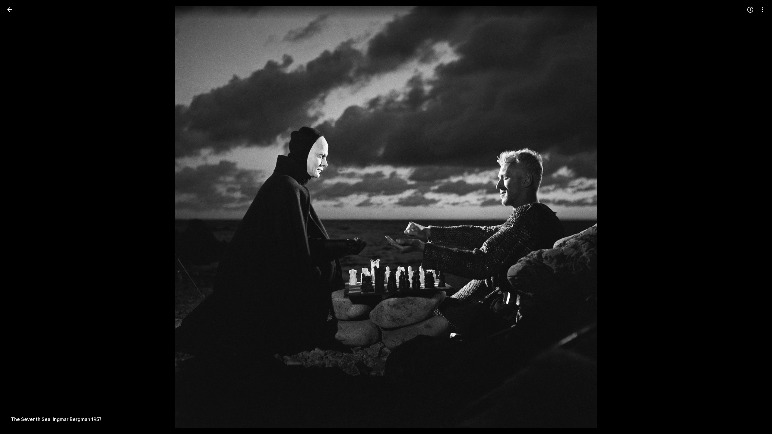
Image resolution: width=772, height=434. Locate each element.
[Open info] (750, 10)
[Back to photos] (9, 9)
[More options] (762, 10)
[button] (16, 217)
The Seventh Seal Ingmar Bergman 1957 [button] (56, 420)
